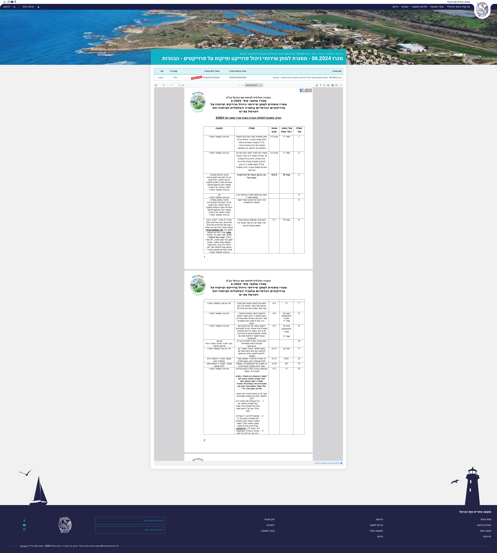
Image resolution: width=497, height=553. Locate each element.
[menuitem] (457, 7)
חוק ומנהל (269, 519)
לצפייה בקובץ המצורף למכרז (327, 463)
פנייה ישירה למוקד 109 (153, 520)
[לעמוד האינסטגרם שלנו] (9, 2)
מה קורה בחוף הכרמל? (458, 7)
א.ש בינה (24, 546)
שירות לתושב (376, 525)
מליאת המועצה (419, 7)
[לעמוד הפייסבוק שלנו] (15, 2)
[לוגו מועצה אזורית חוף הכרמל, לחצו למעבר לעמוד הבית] (482, 9)
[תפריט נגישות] (4, 2)
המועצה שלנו (376, 531)
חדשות (379, 519)
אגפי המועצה (437, 7)
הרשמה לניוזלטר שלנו (154, 529)
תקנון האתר (485, 531)
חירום (395, 7)
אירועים (487, 536)
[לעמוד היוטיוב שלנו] (12, 2)
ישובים (405, 7)
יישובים (271, 525)
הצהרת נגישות (484, 525)
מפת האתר (485, 519)
